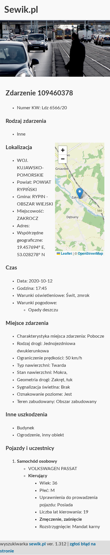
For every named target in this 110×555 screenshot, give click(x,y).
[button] (79, 193)
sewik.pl (37, 544)
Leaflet (66, 253)
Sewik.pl (21, 9)
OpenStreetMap (90, 253)
